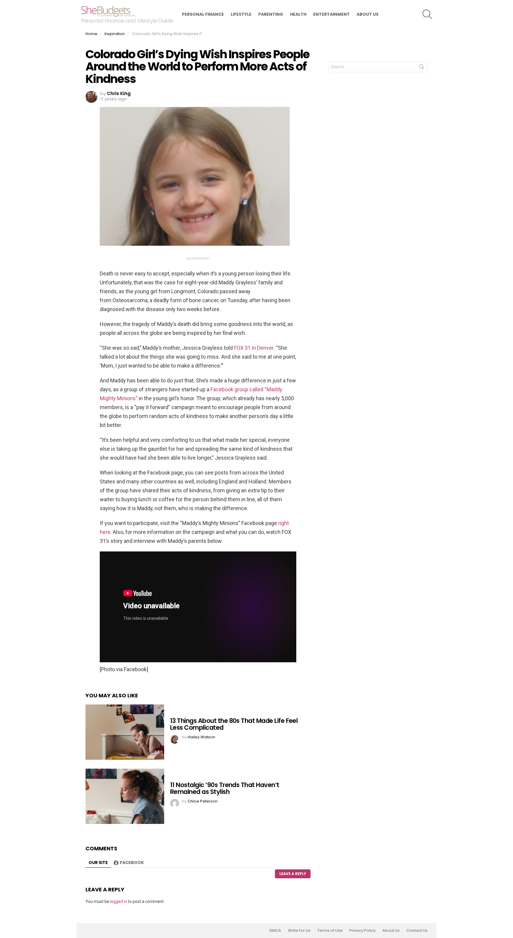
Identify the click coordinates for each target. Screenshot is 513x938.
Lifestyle (241, 14)
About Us (368, 14)
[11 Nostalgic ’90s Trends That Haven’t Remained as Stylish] (125, 796)
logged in (118, 901)
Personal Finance (203, 14)
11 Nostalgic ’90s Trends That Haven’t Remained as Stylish (224, 788)
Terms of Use (330, 930)
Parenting (270, 14)
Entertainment (331, 14)
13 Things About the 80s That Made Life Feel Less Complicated (233, 724)
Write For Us (299, 930)
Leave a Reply (292, 873)
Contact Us (417, 930)
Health (298, 14)
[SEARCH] (427, 14)
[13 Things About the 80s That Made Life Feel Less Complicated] (125, 732)
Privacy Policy (362, 930)
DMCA (275, 930)
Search (422, 68)
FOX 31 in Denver (253, 348)
